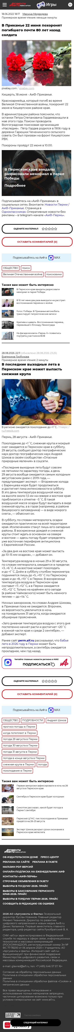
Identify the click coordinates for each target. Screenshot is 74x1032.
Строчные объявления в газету (26, 881)
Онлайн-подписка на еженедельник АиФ (34, 871)
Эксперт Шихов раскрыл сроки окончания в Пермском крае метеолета (40, 830)
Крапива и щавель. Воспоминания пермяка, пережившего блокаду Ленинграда (40, 323)
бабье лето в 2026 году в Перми (35, 642)
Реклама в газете (44, 861)
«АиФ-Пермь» (54, 215)
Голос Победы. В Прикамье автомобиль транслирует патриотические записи (38, 312)
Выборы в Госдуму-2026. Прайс (25, 886)
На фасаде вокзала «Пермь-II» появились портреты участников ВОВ (39, 334)
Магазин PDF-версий (18, 866)
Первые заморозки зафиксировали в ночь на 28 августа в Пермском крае (42, 787)
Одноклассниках (14, 211)
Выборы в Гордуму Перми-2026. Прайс (30, 898)
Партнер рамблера (32, 1015)
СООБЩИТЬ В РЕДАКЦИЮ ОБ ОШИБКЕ (28, 903)
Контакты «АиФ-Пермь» (20, 876)
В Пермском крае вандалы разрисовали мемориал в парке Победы (34, 173)
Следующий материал (36, 1023)
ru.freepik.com (10, 430)
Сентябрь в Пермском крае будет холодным (40, 796)
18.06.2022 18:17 (11, 14)
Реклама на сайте (16, 861)
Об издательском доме (20, 857)
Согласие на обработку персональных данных (32, 972)
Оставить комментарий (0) (37, 241)
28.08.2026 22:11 (11, 353)
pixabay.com (26, 88)
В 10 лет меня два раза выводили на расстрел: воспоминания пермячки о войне (41, 301)
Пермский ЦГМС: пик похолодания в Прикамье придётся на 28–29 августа (42, 820)
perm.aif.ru (26, 640)
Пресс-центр (50, 857)
